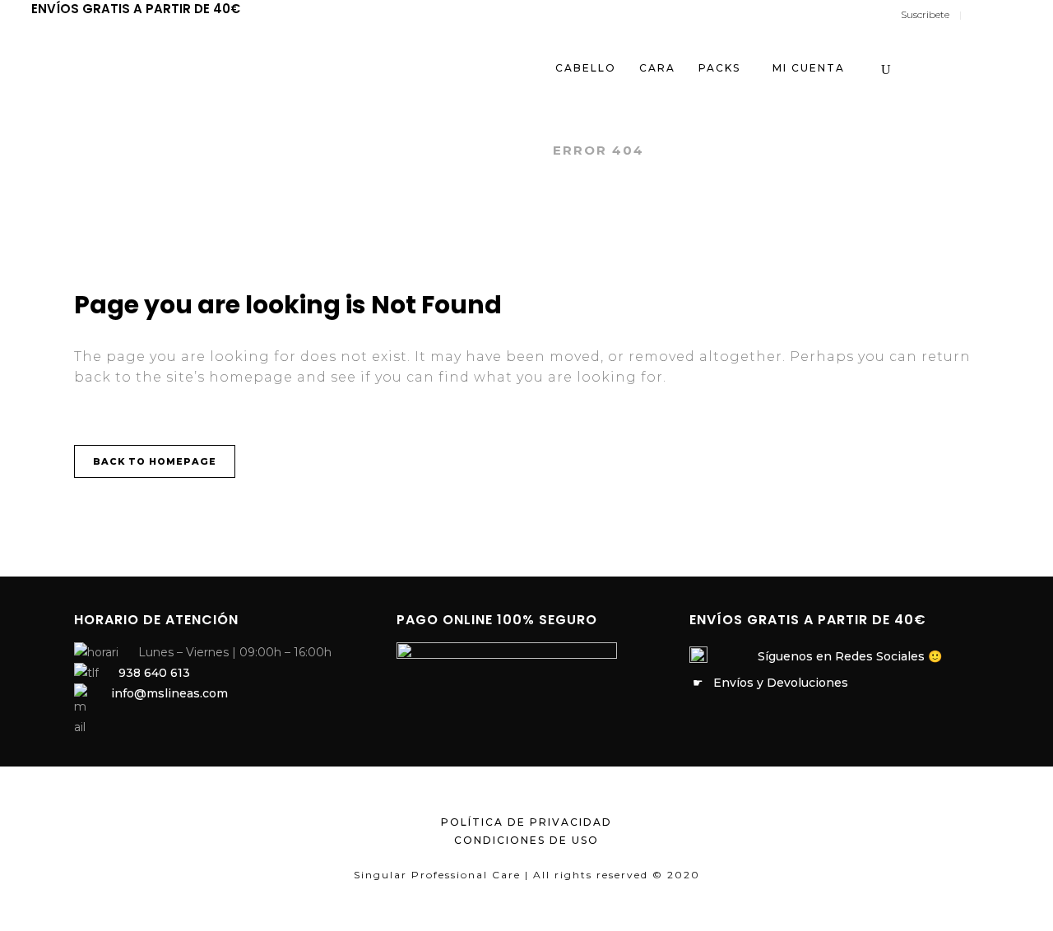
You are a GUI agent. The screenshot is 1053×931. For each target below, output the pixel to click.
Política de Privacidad (526, 822)
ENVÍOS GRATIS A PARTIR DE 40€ (135, 8)
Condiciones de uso (526, 840)
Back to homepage (154, 461)
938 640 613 (154, 672)
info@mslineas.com (169, 693)
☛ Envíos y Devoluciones (768, 682)
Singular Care (472, 150)
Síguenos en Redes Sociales (841, 656)
